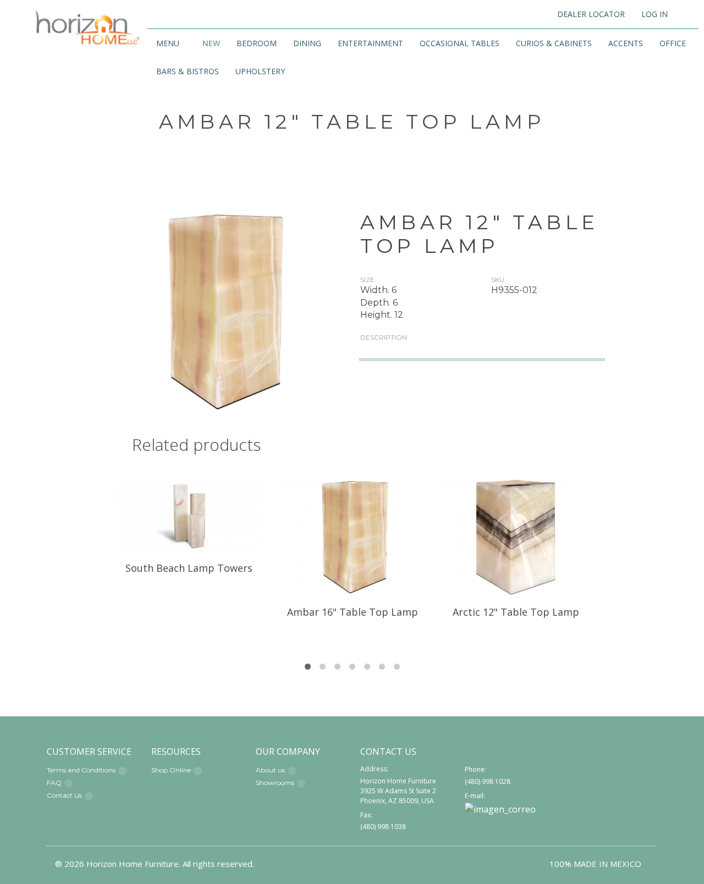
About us (270, 770)
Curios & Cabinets (554, 43)
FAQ (54, 782)
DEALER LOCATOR (591, 14)
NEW (211, 43)
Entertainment (370, 43)
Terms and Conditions (81, 770)
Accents (625, 43)
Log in (654, 14)
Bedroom (257, 43)
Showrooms (275, 782)
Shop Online (171, 770)
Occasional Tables (459, 43)
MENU (167, 43)
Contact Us (64, 795)
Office (672, 43)
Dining (307, 43)
